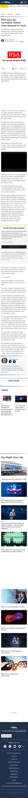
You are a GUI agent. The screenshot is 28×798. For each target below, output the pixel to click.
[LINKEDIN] (14, 361)
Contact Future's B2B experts (14, 783)
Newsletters (14, 774)
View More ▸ (14, 712)
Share (5, 68)
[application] (14, 161)
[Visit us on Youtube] (14, 746)
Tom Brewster (10, 40)
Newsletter (24, 68)
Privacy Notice (22, 253)
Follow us (16, 68)
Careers (14, 780)
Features (22, 41)
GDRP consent (14, 777)
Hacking (17, 14)
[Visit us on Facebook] (5, 746)
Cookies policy (14, 771)
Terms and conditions (14, 762)
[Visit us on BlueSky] (19, 746)
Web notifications (14, 768)
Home (3, 14)
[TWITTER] (10, 361)
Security (10, 14)
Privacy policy (14, 765)
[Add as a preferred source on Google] (6, 736)
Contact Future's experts (14, 753)
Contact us (14, 759)
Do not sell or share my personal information (14, 786)
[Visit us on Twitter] (10, 746)
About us (14, 756)
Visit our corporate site (20, 731)
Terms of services (20, 252)
